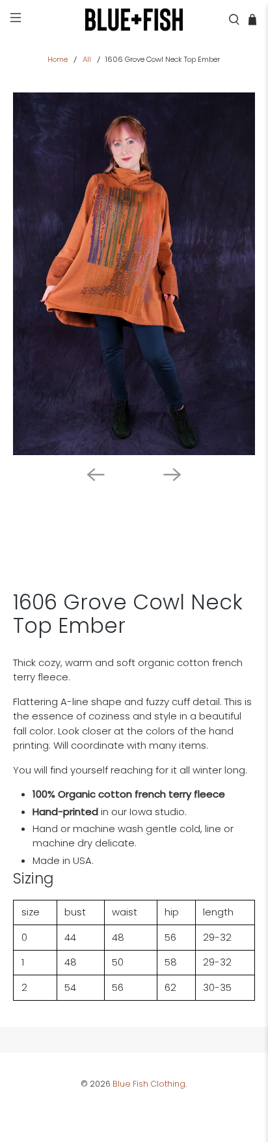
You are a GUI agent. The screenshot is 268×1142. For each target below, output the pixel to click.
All (87, 59)
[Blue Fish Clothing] (134, 19)
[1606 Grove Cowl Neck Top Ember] (133, 273)
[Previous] (95, 474)
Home (57, 59)
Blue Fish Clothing (149, 1083)
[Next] (172, 474)
